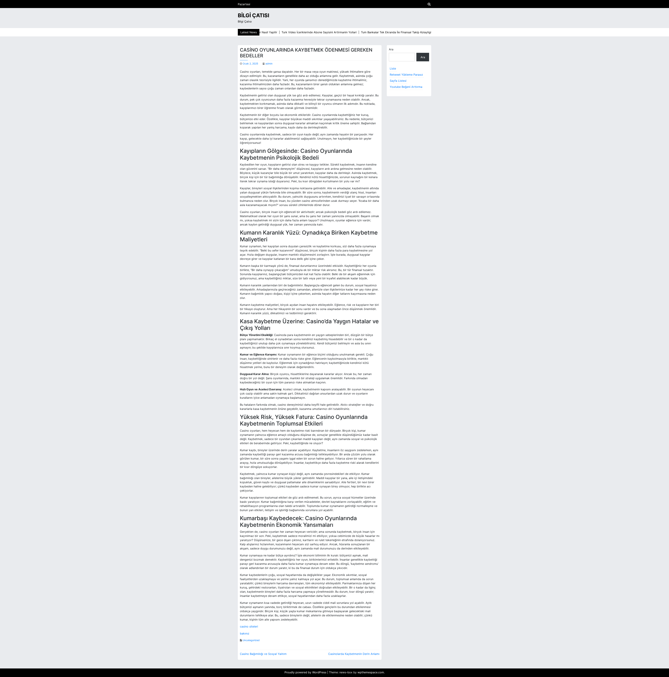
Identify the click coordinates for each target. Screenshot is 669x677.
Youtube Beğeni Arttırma (406, 87)
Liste (393, 68)
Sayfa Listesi (398, 80)
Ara (391, 49)
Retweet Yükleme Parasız (406, 74)
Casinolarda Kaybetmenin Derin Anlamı (353, 654)
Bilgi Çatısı (253, 15)
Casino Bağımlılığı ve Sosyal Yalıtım (263, 654)
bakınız (244, 633)
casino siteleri (249, 626)
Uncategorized (251, 640)
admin (269, 63)
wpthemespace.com (370, 672)
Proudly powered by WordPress (305, 672)
